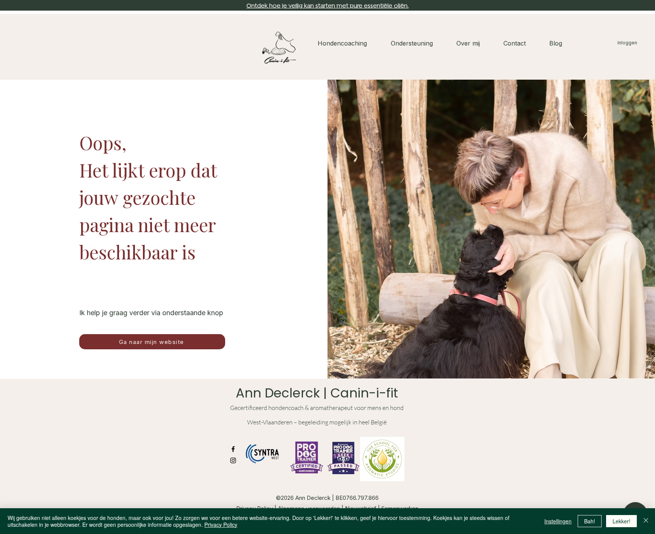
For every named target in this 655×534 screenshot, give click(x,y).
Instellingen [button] (558, 521)
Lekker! (621, 521)
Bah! (589, 521)
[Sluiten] (645, 521)
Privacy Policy (220, 524)
